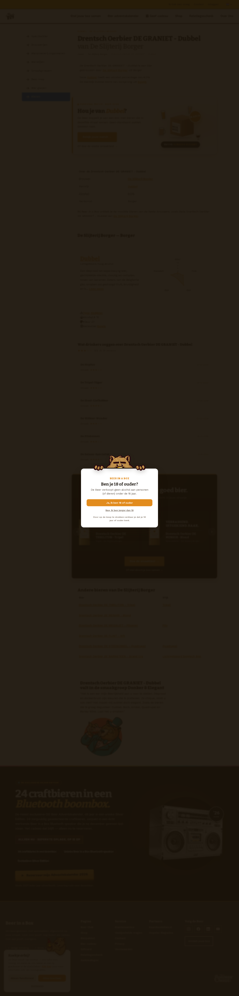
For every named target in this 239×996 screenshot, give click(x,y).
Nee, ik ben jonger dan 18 (119, 510)
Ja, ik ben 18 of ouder (119, 502)
